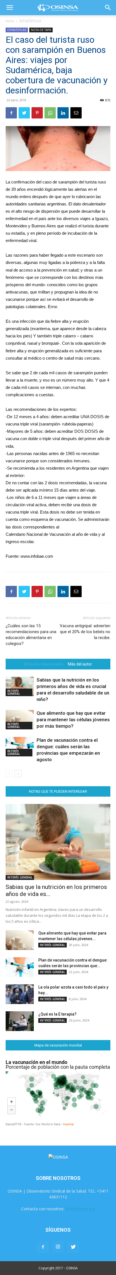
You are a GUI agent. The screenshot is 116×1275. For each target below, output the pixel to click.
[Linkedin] (63, 112)
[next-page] (18, 773)
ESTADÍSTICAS (30, 21)
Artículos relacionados (43, 664)
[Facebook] (11, 112)
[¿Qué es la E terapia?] (20, 1021)
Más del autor (80, 664)
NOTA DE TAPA (41, 30)
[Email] (76, 112)
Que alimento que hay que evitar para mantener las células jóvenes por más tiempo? (73, 719)
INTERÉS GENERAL (13, 692)
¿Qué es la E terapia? (57, 1014)
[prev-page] (9, 773)
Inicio (10, 21)
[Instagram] (58, 1246)
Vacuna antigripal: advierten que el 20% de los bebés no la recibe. (85, 631)
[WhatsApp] (50, 112)
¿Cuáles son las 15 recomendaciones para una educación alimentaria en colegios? (31, 634)
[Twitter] (24, 112)
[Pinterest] (37, 112)
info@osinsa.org (80, 1208)
